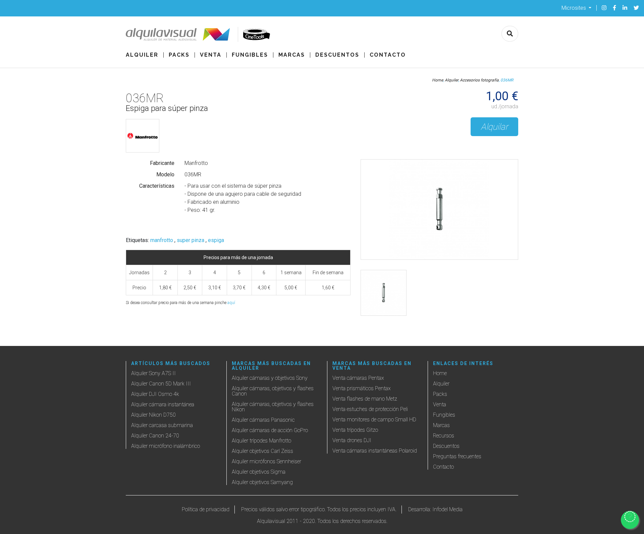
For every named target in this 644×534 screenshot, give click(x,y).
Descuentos (337, 55)
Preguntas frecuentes (457, 456)
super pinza (190, 240)
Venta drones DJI (351, 440)
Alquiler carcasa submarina (162, 425)
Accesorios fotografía (479, 80)
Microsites (574, 7)
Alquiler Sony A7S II (153, 373)
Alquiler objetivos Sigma (258, 472)
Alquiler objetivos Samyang (262, 482)
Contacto (388, 55)
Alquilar (494, 127)
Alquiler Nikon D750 (153, 415)
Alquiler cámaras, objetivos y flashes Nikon (273, 407)
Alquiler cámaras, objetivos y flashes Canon (273, 391)
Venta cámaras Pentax (358, 378)
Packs (179, 55)
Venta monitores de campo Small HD (374, 419)
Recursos (443, 435)
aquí (231, 302)
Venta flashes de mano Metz (364, 399)
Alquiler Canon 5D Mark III (161, 383)
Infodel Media (447, 509)
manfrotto (161, 240)
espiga (216, 240)
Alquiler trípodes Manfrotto (261, 440)
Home (437, 80)
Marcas (291, 55)
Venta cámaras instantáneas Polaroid (374, 451)
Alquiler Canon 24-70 (155, 435)
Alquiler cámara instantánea (162, 404)
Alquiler (142, 55)
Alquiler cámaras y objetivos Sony (270, 378)
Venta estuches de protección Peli (370, 409)
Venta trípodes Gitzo (355, 430)
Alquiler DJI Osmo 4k (155, 394)
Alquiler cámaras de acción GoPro (270, 430)
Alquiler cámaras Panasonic (263, 420)
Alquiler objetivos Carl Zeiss (262, 451)
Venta (210, 55)
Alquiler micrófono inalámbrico (165, 446)
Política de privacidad (205, 509)
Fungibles (250, 55)
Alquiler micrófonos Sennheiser (266, 461)
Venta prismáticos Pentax (361, 388)
